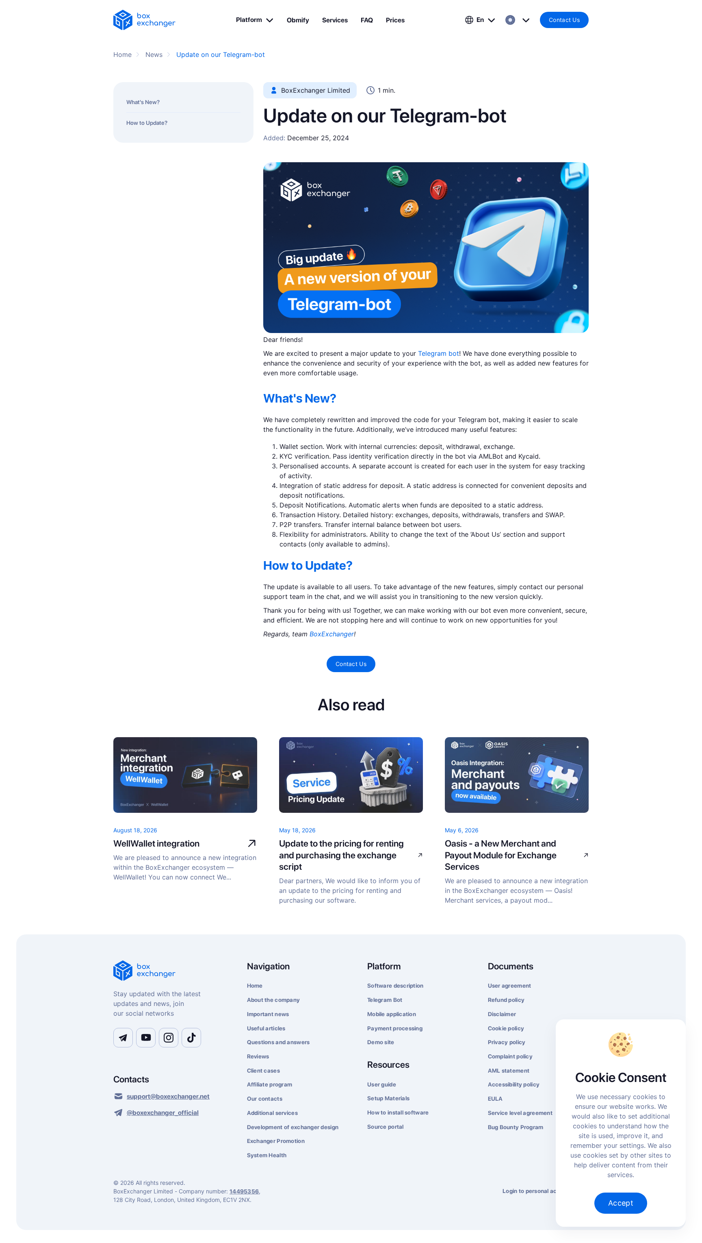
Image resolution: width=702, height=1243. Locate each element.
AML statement (509, 1070)
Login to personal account (537, 1191)
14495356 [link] (244, 1191)
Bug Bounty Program (516, 1127)
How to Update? (146, 123)
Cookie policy (506, 1028)
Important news (268, 1014)
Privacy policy (507, 1042)
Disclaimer (502, 1014)
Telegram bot (438, 353)
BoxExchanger (332, 634)
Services (335, 20)
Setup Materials (388, 1098)
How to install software (398, 1112)
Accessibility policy (514, 1084)
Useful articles (266, 1028)
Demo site (380, 1042)
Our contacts (264, 1098)
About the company (273, 1000)
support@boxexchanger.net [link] (168, 1096)
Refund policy (506, 1000)
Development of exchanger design (293, 1127)
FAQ (367, 20)
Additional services (272, 1113)
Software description (395, 985)
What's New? (143, 102)
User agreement (509, 985)
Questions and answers (278, 1042)
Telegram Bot (384, 1000)
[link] (144, 20)
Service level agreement (520, 1113)
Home (255, 985)
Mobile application (391, 1014)
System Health (267, 1155)
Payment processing (394, 1028)
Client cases (263, 1070)
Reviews (258, 1056)
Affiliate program (269, 1084)
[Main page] (170, 971)
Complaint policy (510, 1056)
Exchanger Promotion (276, 1141)
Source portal (385, 1126)
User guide (381, 1084)
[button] (255, 20)
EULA (495, 1098)
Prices (395, 20)
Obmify (298, 20)
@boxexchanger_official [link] (163, 1113)
